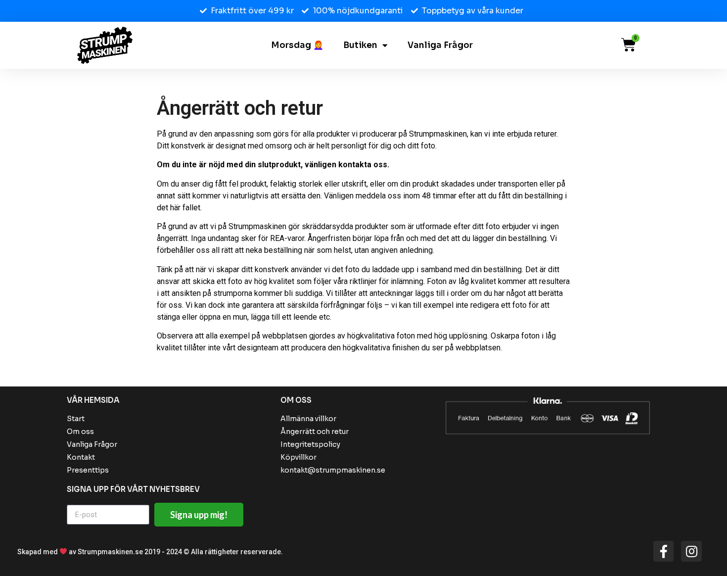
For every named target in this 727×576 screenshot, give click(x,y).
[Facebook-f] (663, 551)
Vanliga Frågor (440, 45)
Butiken (360, 45)
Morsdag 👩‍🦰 (297, 45)
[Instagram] (691, 551)
